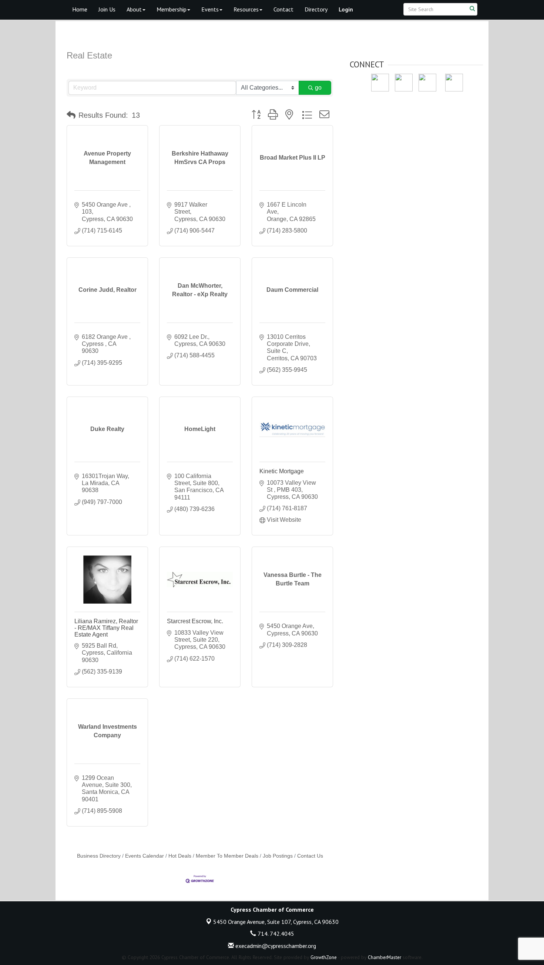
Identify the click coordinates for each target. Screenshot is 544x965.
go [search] (318, 87)
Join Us (106, 9)
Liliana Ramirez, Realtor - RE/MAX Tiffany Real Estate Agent (106, 627)
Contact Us (310, 856)
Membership (172, 9)
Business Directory (99, 856)
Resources (246, 9)
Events (210, 9)
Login (346, 9)
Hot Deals (179, 856)
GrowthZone (323, 957)
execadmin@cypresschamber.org (275, 945)
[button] (71, 115)
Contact (283, 9)
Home (79, 9)
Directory (316, 9)
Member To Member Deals (227, 856)
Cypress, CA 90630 (276, 921)
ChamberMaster (384, 957)
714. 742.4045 (275, 933)
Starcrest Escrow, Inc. (195, 621)
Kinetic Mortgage (281, 471)
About (134, 9)
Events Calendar (144, 856)
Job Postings (278, 856)
